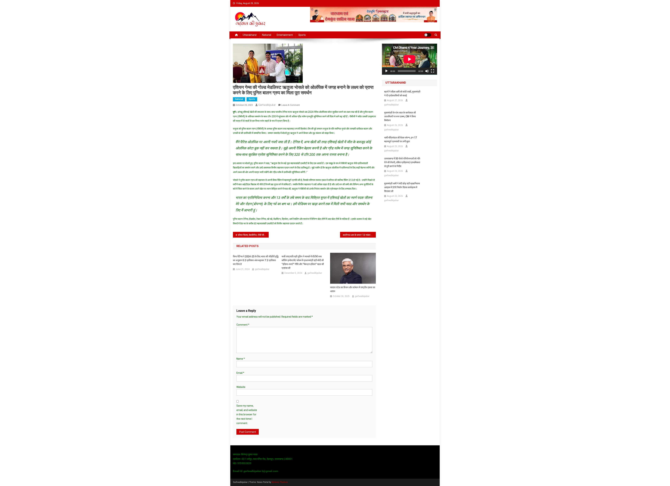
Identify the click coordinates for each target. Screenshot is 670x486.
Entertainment (285, 35)
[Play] (386, 71)
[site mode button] (427, 35)
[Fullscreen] (432, 71)
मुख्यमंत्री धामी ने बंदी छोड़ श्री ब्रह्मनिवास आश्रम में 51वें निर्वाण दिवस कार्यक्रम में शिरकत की (402, 187)
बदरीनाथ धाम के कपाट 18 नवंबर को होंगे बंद (359, 235)
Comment (242, 324)
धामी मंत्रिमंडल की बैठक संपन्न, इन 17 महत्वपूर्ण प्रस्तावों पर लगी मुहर (400, 139)
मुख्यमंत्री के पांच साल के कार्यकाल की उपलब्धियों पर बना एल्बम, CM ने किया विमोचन (400, 116)
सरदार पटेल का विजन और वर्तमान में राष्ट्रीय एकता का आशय (352, 289)
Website (240, 387)
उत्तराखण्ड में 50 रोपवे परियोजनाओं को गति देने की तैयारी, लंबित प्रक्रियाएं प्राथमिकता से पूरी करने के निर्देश (402, 162)
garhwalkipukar (267, 105)
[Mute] (427, 71)
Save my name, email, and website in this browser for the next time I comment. (246, 414)
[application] (409, 59)
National (266, 35)
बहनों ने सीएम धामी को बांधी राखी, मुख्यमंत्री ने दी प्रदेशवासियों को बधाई (402, 93)
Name (240, 358)
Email (240, 372)
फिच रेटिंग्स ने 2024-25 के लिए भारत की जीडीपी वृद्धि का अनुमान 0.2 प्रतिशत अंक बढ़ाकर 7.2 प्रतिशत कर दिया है (255, 260)
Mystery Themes (280, 482)
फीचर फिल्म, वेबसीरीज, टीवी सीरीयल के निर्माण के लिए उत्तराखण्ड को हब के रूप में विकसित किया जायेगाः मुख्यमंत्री (253, 235)
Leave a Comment (290, 105)
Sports (302, 35)
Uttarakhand (249, 35)
